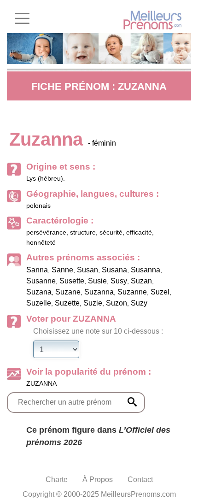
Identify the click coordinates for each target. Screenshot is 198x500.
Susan (87, 270)
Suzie (92, 303)
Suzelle (38, 303)
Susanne (41, 281)
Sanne (62, 270)
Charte (57, 479)
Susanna (145, 270)
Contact (140, 479)
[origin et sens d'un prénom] (132, 402)
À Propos (97, 479)
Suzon (116, 303)
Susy (119, 281)
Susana (114, 270)
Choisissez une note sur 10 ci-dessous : (98, 331)
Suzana (39, 292)
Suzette (67, 303)
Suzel (160, 292)
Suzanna (99, 292)
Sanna (37, 270)
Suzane (68, 292)
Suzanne (132, 292)
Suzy (139, 303)
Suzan (141, 281)
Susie (97, 281)
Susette (71, 281)
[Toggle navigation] (22, 18)
